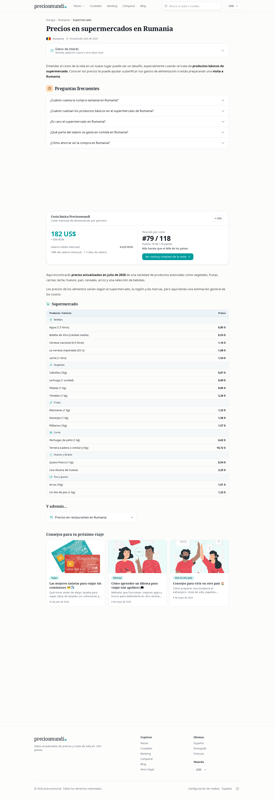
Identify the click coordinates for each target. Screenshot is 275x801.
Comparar (129, 6)
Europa (50, 20)
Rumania (64, 20)
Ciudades (96, 6)
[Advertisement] (137, 179)
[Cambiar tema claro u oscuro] (237, 788)
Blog (143, 6)
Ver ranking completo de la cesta (165, 256)
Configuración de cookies (204, 788)
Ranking (112, 6)
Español (199, 743)
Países (77, 6)
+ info (218, 218)
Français (199, 753)
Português (200, 748)
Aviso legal (147, 769)
